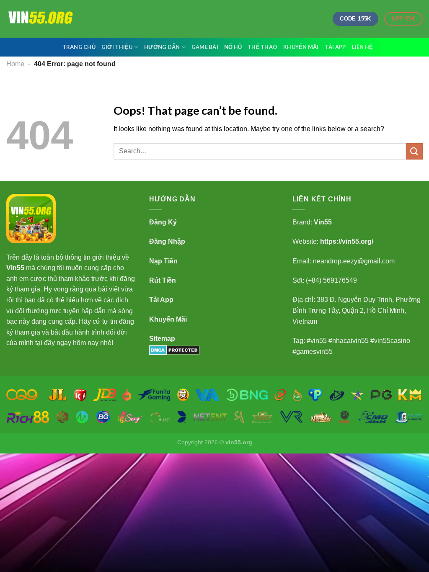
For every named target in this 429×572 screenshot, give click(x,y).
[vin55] (48, 19)
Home (15, 63)
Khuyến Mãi (301, 47)
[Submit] (414, 151)
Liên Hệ (362, 47)
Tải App (335, 47)
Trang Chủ (79, 47)
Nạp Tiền (163, 261)
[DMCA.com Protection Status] (174, 349)
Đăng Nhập (167, 241)
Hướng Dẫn (162, 47)
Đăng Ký (163, 222)
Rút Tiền (162, 280)
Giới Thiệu (117, 47)
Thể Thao (262, 47)
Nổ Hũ (233, 47)
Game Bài (204, 47)
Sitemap (162, 338)
